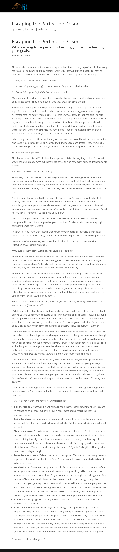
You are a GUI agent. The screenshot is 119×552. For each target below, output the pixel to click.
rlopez (18, 29)
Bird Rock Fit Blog (47, 29)
